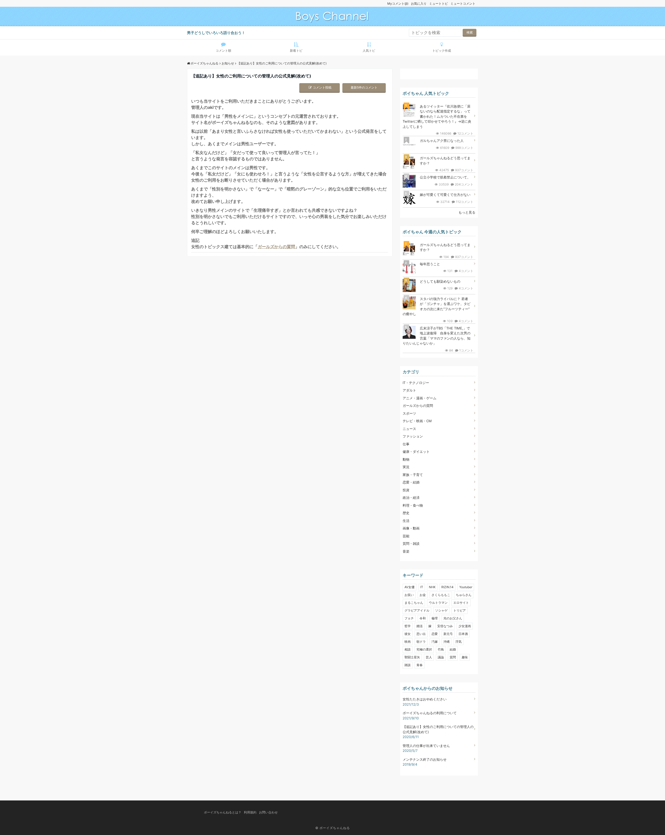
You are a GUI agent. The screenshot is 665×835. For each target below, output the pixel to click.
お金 (423, 595)
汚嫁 (434, 642)
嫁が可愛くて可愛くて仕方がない (445, 195)
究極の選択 (424, 649)
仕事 (406, 444)
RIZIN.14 (447, 587)
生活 (406, 521)
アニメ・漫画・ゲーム (419, 398)
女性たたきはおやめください (425, 699)
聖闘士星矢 (412, 657)
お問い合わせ (268, 812)
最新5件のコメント (364, 87)
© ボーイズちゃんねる (332, 828)
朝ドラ (421, 642)
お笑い (409, 595)
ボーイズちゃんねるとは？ (222, 812)
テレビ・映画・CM (417, 421)
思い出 (421, 634)
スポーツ (409, 413)
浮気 (458, 642)
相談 (407, 649)
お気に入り (419, 3)
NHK (432, 587)
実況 (406, 467)
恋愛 (434, 634)
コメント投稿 (322, 87)
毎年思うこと (430, 264)
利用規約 (250, 812)
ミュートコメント (462, 3)
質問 (453, 657)
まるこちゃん (413, 603)
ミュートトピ (438, 3)
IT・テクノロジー (416, 383)
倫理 (434, 618)
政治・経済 (411, 497)
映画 (407, 642)
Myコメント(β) (397, 3)
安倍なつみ (445, 626)
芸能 (406, 536)
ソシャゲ (441, 610)
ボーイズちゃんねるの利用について (430, 713)
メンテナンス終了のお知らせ (425, 759)
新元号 (448, 634)
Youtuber (465, 587)
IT (421, 587)
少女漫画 (464, 626)
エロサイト (461, 603)
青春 (419, 665)
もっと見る (466, 212)
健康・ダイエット (416, 451)
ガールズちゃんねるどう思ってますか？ (445, 160)
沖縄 (446, 642)
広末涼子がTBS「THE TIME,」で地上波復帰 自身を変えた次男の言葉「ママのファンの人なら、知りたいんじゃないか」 (436, 336)
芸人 (429, 657)
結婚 (453, 649)
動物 (406, 459)
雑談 (407, 665)
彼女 (407, 634)
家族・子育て (413, 475)
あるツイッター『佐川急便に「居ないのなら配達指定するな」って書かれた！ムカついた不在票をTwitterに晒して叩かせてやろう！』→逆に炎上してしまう (437, 116)
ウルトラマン (438, 603)
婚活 (419, 626)
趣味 (465, 657)
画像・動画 (411, 528)
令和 (423, 618)
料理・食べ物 (413, 505)
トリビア (459, 610)
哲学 (407, 626)
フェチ (409, 618)
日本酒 (463, 634)
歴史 (406, 513)
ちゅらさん (463, 595)
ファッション (413, 436)
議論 (441, 657)
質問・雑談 (411, 543)
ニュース (409, 429)
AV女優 (409, 587)
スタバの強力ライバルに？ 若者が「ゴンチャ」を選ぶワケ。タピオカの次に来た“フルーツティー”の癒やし (436, 306)
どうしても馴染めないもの (440, 281)
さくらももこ (440, 595)
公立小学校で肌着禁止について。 (445, 177)
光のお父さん (452, 618)
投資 (406, 490)
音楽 (406, 551)
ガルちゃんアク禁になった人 (442, 140)
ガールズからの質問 (276, 246)
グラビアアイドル (416, 610)
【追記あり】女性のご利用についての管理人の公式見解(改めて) (438, 729)
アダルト (409, 390)
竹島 (441, 649)
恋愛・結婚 (411, 482)
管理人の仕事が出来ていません (426, 746)
